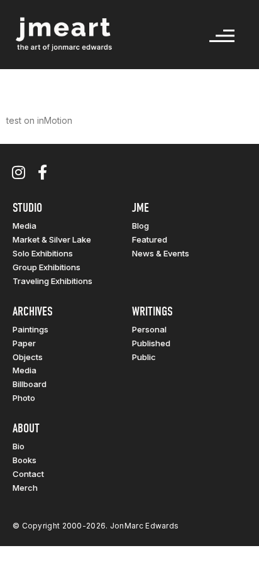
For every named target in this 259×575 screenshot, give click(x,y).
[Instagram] (18, 172)
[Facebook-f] (42, 172)
